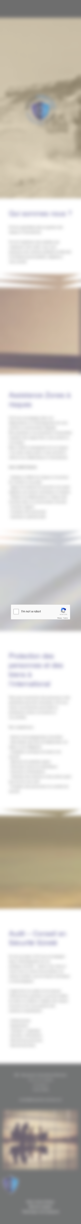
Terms (65, 618)
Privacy (59, 618)
